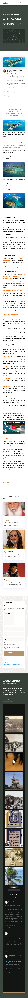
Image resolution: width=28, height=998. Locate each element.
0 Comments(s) (11, 92)
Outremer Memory (12, 901)
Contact (7, 699)
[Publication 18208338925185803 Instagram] (14, 857)
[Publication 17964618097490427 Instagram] (14, 819)
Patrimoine (16, 14)
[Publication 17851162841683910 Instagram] (14, 781)
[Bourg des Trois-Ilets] (14, 743)
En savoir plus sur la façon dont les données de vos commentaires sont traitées (13, 664)
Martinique (7, 14)
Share (7, 928)
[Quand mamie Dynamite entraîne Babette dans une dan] (14, 762)
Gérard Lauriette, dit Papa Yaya (11, 518)
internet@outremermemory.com (14, 33)
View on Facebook (8, 927)
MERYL (5, 579)
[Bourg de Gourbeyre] (14, 724)
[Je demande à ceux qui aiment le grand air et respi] (14, 876)
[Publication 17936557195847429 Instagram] (14, 838)
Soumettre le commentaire (14, 653)
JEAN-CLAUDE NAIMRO (9, 551)
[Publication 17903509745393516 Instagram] (14, 800)
